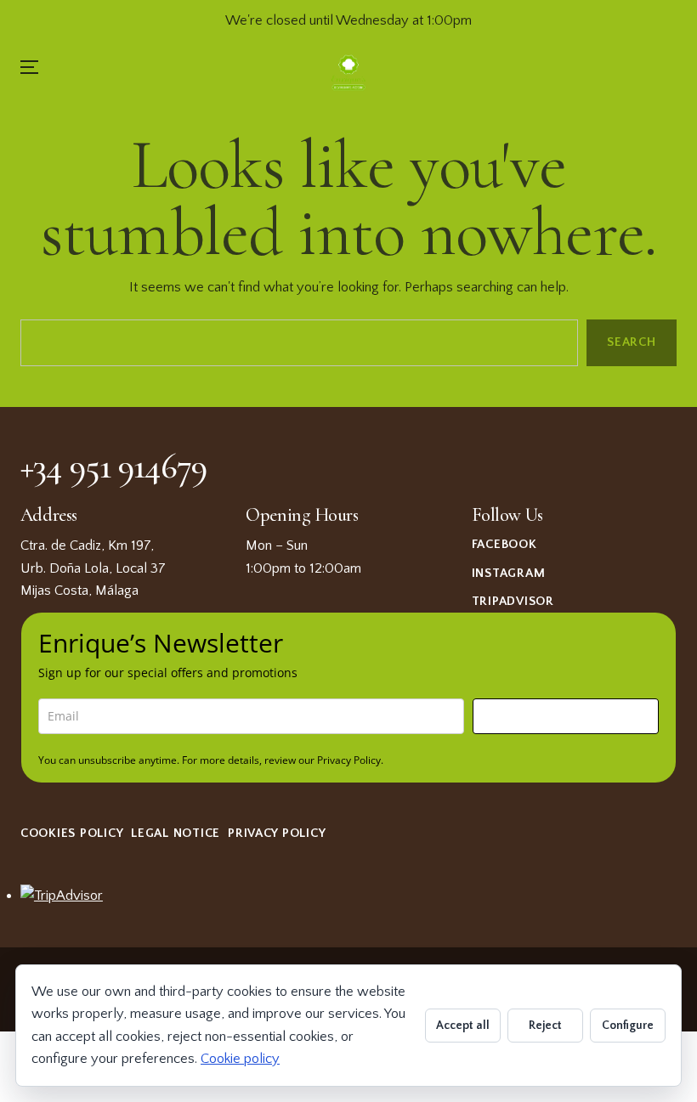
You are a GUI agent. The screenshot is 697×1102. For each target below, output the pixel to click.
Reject (545, 1025)
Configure (628, 1025)
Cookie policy (240, 1058)
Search (632, 342)
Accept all (463, 1025)
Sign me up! (565, 716)
